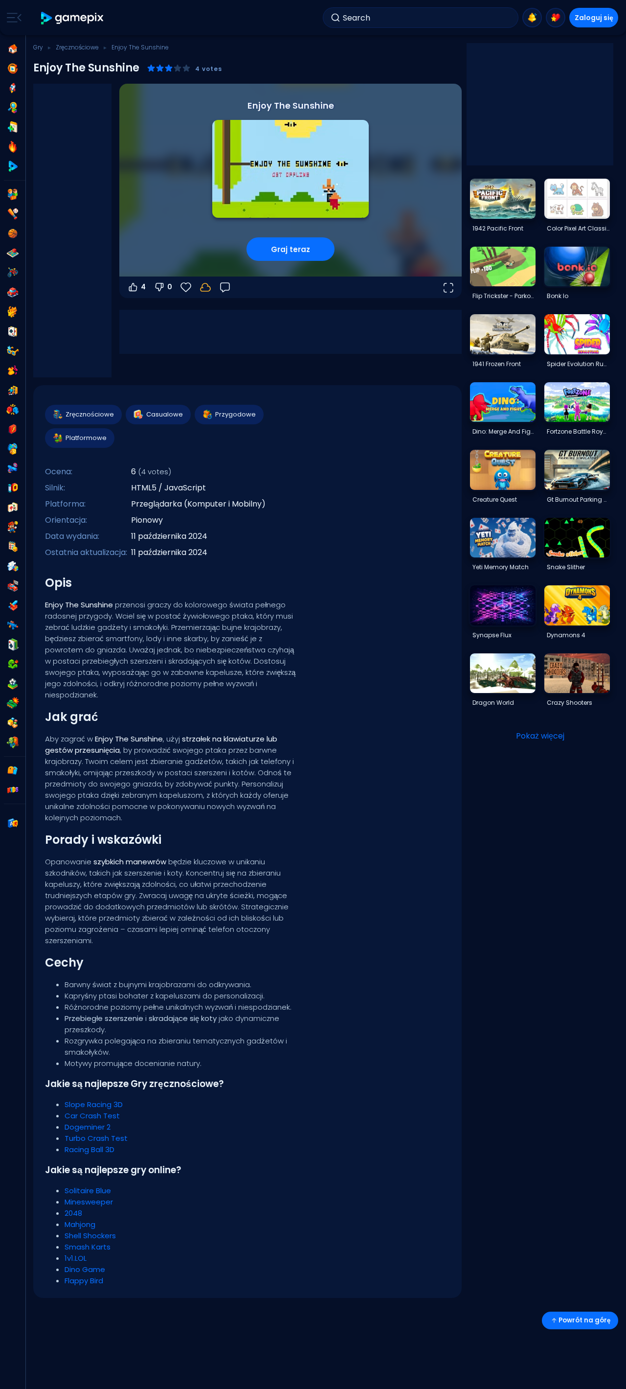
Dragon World (493, 702)
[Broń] (12, 468)
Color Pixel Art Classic (578, 228)
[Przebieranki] (12, 370)
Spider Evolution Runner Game (578, 364)
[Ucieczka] (12, 390)
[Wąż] (12, 664)
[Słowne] (12, 723)
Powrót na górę (584, 1320)
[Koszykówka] (12, 233)
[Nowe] (12, 127)
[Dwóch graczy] (12, 194)
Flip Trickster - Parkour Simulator (503, 296)
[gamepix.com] (72, 17)
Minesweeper (89, 1202)
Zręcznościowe (77, 47)
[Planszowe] (12, 253)
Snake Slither (566, 567)
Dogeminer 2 (88, 1127)
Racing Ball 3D (89, 1149)
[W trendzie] (12, 147)
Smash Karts (88, 1247)
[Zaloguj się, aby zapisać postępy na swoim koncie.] (205, 287)
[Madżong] (12, 507)
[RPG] (12, 605)
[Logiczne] (12, 566)
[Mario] (12, 527)
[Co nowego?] (532, 17)
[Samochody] (12, 292)
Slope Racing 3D (94, 1104)
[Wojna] (12, 703)
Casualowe (164, 414)
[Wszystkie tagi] (12, 770)
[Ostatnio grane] (12, 68)
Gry (38, 47)
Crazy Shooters (569, 702)
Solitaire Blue (88, 1190)
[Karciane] (12, 331)
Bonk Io (557, 296)
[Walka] (12, 409)
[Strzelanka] (12, 625)
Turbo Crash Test (96, 1138)
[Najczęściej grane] (12, 88)
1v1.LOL (76, 1258)
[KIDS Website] (12, 790)
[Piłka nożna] (12, 684)
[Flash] (12, 429)
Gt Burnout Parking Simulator (578, 499)
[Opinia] (225, 287)
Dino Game (85, 1269)
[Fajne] (12, 351)
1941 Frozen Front (496, 364)
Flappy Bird (84, 1280)
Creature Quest (494, 499)
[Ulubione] (555, 17)
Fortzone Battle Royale (578, 431)
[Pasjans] (12, 644)
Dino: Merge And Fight (503, 431)
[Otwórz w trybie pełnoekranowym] (448, 287)
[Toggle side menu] (12, 17)
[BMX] (12, 272)
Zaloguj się (594, 18)
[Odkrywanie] (12, 107)
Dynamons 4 (566, 635)
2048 (73, 1213)
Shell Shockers (90, 1235)
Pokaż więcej (540, 735)
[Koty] (12, 312)
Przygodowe (235, 414)
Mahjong (80, 1224)
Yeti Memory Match (500, 567)
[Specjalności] (12, 166)
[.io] (12, 488)
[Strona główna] (12, 49)
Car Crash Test (92, 1116)
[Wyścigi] (12, 586)
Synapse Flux (492, 635)
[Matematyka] (12, 546)
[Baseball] (12, 214)
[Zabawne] (12, 449)
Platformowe (86, 437)
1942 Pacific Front (497, 228)
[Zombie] (12, 742)
